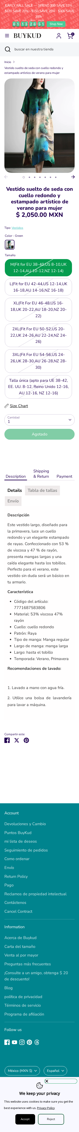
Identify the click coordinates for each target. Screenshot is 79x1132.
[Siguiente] (73, 177)
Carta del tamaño (19, 946)
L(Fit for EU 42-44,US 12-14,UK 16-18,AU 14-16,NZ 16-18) (38, 287)
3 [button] (34, 177)
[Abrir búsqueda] (7, 49)
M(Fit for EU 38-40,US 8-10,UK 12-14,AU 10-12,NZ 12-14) (38, 267)
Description (16, 476)
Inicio (7, 62)
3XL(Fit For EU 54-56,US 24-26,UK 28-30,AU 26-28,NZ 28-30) (38, 361)
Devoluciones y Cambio (25, 824)
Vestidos (17, 228)
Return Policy (16, 876)
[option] (39, 125)
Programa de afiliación (24, 1014)
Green (9, 245)
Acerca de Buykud (20, 937)
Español (53, 1070)
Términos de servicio (22, 1005)
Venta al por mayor (21, 955)
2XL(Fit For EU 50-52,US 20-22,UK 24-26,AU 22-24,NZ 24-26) (38, 335)
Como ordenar (16, 858)
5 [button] (45, 177)
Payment (65, 476)
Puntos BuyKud (18, 832)
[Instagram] (22, 1042)
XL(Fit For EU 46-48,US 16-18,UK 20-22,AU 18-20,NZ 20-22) (38, 309)
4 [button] (40, 177)
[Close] (61, 1081)
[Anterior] (6, 177)
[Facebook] (7, 1042)
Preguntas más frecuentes (27, 964)
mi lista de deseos (20, 841)
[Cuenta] (58, 34)
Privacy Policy (46, 1108)
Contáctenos (15, 902)
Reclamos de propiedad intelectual (35, 894)
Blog (8, 988)
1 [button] (24, 177)
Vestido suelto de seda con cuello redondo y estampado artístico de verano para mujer (33, 70)
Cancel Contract (18, 911)
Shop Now (56, 24)
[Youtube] (14, 1042)
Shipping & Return (41, 473)
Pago (9, 885)
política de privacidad (23, 996)
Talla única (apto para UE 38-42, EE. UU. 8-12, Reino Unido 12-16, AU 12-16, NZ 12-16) (38, 387)
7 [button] (55, 177)
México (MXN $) (20, 1070)
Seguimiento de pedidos (26, 850)
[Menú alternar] (7, 35)
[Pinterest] (29, 1042)
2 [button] (29, 177)
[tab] (14, 490)
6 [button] (50, 177)
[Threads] (37, 1042)
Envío (9, 867)
